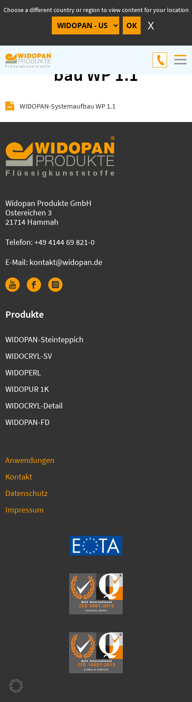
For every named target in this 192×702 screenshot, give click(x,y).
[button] (16, 686)
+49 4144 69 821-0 (160, 60)
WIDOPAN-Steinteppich (44, 339)
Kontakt (18, 476)
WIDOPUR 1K (27, 389)
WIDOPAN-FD (27, 422)
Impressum (24, 509)
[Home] (33, 60)
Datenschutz (26, 493)
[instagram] (59, 289)
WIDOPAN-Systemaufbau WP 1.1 (68, 105)
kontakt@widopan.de (65, 262)
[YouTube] (16, 289)
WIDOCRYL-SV (28, 356)
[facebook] (37, 289)
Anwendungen (29, 460)
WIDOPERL (23, 372)
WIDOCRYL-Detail (34, 405)
